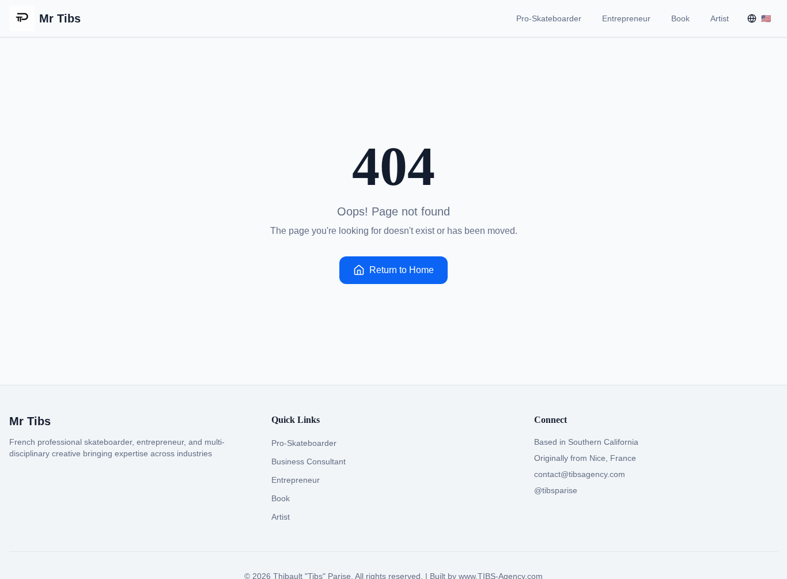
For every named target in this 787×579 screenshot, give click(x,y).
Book (680, 18)
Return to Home (401, 270)
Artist (719, 18)
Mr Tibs (60, 18)
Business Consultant (308, 461)
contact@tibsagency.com (579, 474)
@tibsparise (555, 490)
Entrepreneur (626, 18)
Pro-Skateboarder (548, 18)
